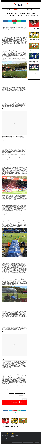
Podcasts (16, 9)
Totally (13, 442)
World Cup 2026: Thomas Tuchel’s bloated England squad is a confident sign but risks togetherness (5, 425)
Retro (35, 9)
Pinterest (14, 410)
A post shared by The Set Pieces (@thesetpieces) (8, 357)
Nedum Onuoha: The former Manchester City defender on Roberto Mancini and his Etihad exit (34, 72)
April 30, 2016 (20, 395)
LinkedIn (23, 410)
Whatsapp (19, 410)
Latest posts (8, 9)
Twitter (10, 410)
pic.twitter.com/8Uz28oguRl (20, 393)
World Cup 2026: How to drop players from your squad (34, 51)
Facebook (5, 410)
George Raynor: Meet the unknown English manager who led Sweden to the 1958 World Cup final (34, 40)
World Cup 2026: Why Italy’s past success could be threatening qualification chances (34, 61)
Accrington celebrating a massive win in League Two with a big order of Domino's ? (13, 136)
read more (12, 436)
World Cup (22, 9)
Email (14, 412)
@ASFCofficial (11, 393)
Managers (29, 9)
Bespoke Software (18, 442)
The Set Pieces (9, 137)
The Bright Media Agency (28, 442)
